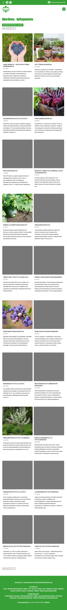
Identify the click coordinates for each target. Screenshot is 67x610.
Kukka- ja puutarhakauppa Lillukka (44, 596)
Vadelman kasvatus (42, 225)
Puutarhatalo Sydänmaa (24, 598)
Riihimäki (49, 588)
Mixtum (47, 602)
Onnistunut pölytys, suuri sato (15, 277)
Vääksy (36, 591)
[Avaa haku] (3, 2)
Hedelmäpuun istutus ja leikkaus (16, 438)
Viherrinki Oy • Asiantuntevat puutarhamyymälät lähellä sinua (33, 582)
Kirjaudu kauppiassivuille (58, 2)
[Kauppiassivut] (49, 2)
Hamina (39, 588)
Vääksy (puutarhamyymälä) (48, 591)
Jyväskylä (30, 591)
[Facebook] (7, 2)
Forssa (34, 588)
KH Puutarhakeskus (27, 596)
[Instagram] (10, 2)
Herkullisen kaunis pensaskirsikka (48, 277)
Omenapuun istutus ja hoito (14, 492)
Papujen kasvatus (10, 171)
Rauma (24, 591)
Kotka (55, 588)
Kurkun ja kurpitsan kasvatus (15, 225)
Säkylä (25, 588)
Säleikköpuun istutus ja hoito (15, 118)
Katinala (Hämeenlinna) (15, 588)
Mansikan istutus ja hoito (13, 384)
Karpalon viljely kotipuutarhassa (16, 546)
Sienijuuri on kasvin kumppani (46, 331)
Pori (29, 588)
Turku (5, 588)
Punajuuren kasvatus (43, 118)
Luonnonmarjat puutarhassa (46, 492)
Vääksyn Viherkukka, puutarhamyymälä (45, 598)
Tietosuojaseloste (23, 602)
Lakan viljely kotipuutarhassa (47, 546)
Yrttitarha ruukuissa (43, 64)
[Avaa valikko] (64, 9)
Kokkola (60, 588)
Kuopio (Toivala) (16, 591)
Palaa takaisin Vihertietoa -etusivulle (13, 25)
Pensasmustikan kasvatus (13, 331)
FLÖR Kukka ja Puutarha (12, 596)
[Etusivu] (31, 9)
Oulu (44, 588)
